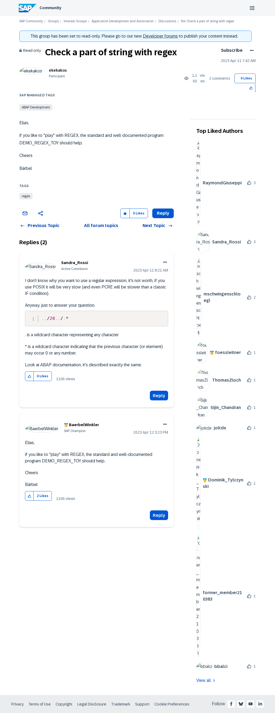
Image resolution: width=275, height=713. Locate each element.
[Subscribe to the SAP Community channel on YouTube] (250, 704)
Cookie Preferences (171, 704)
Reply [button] (163, 213)
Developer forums (160, 36)
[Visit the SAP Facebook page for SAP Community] (231, 704)
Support (142, 704)
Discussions (167, 21)
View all (203, 680)
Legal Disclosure (91, 704)
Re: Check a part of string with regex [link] (207, 21)
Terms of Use (39, 704)
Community (50, 8)
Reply (159, 395)
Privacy (17, 704)
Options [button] (251, 50)
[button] (251, 87)
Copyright (64, 704)
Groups (53, 21)
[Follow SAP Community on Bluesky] (241, 704)
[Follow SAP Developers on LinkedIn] (260, 704)
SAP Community (31, 21)
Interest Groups (75, 21)
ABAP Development (36, 107)
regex (26, 196)
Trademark (120, 704)
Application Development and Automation (123, 21)
